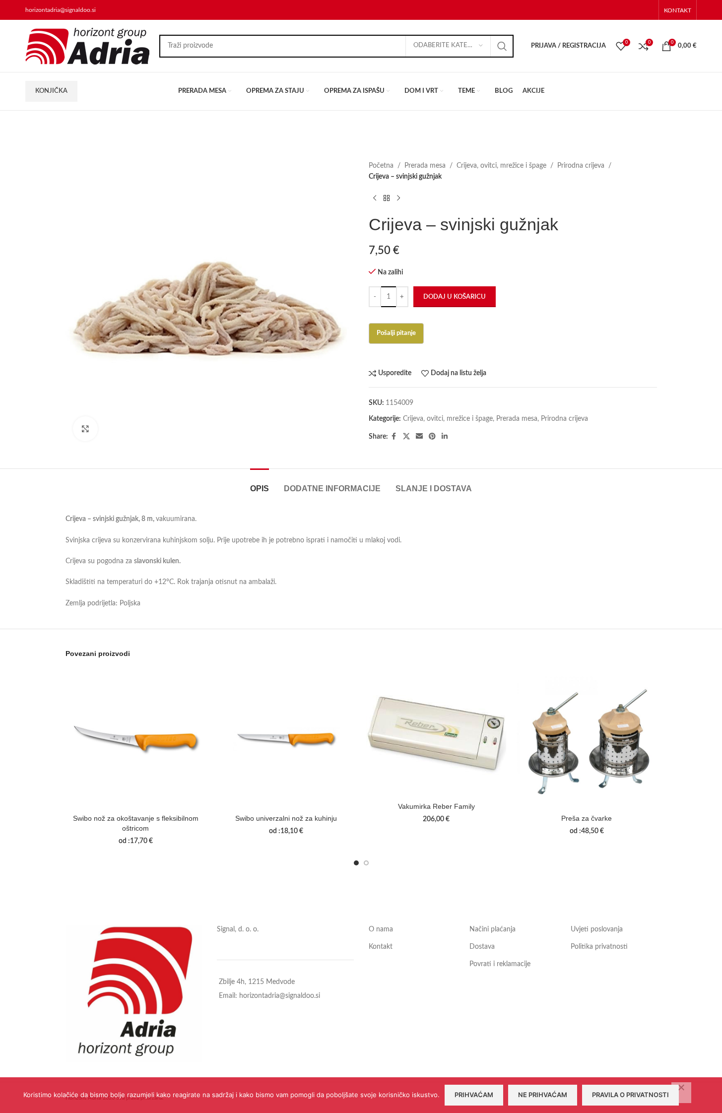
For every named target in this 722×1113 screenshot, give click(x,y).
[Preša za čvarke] (587, 739)
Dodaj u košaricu (454, 297)
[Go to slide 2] (366, 862)
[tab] (259, 483)
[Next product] (398, 198)
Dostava (482, 946)
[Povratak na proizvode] (387, 198)
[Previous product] (375, 198)
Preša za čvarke (586, 818)
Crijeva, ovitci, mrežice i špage (501, 165)
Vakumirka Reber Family (436, 806)
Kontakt (381, 946)
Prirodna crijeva (580, 165)
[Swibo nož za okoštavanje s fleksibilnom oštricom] (136, 739)
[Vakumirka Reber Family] (436, 733)
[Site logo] (87, 45)
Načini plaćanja (492, 929)
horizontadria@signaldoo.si (60, 10)
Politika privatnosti (599, 946)
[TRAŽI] (502, 46)
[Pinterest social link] (432, 437)
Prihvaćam (474, 1095)
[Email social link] (419, 437)
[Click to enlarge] (85, 428)
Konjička (51, 91)
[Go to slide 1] (356, 862)
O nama (381, 929)
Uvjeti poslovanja (597, 929)
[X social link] (406, 437)
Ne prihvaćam (542, 1095)
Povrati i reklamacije (499, 964)
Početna (381, 165)
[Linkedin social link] (445, 437)
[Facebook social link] (394, 437)
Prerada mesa (425, 165)
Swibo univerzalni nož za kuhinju (286, 818)
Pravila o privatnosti (630, 1095)
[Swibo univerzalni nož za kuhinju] (286, 739)
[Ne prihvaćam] (681, 1092)
